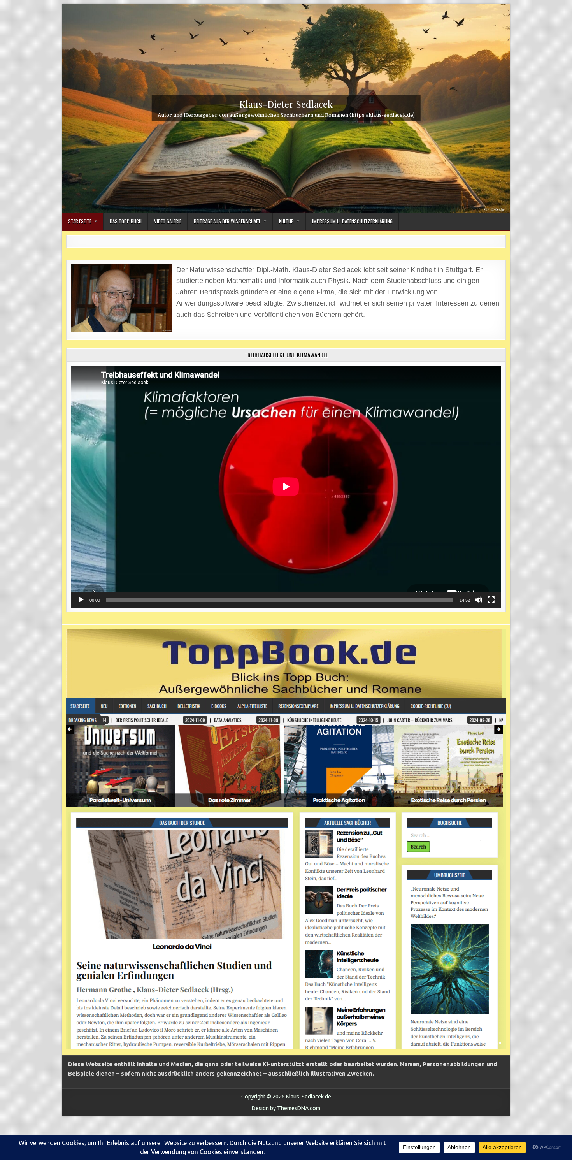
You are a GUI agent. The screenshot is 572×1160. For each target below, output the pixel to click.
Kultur (286, 221)
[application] (286, 487)
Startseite (79, 221)
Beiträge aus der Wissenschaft (227, 221)
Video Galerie (167, 221)
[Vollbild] (491, 600)
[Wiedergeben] (81, 600)
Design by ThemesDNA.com (286, 1108)
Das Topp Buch (126, 221)
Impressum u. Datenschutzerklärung (352, 221)
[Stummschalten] (479, 600)
